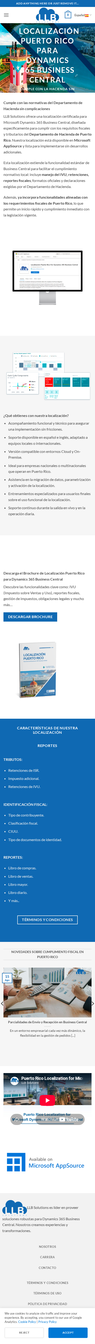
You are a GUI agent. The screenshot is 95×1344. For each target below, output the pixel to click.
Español (79, 15)
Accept (68, 1332)
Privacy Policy (47, 1322)
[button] (6, 15)
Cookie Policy (27, 1322)
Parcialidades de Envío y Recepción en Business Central (47, 1022)
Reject (24, 1332)
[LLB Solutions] (47, 15)
